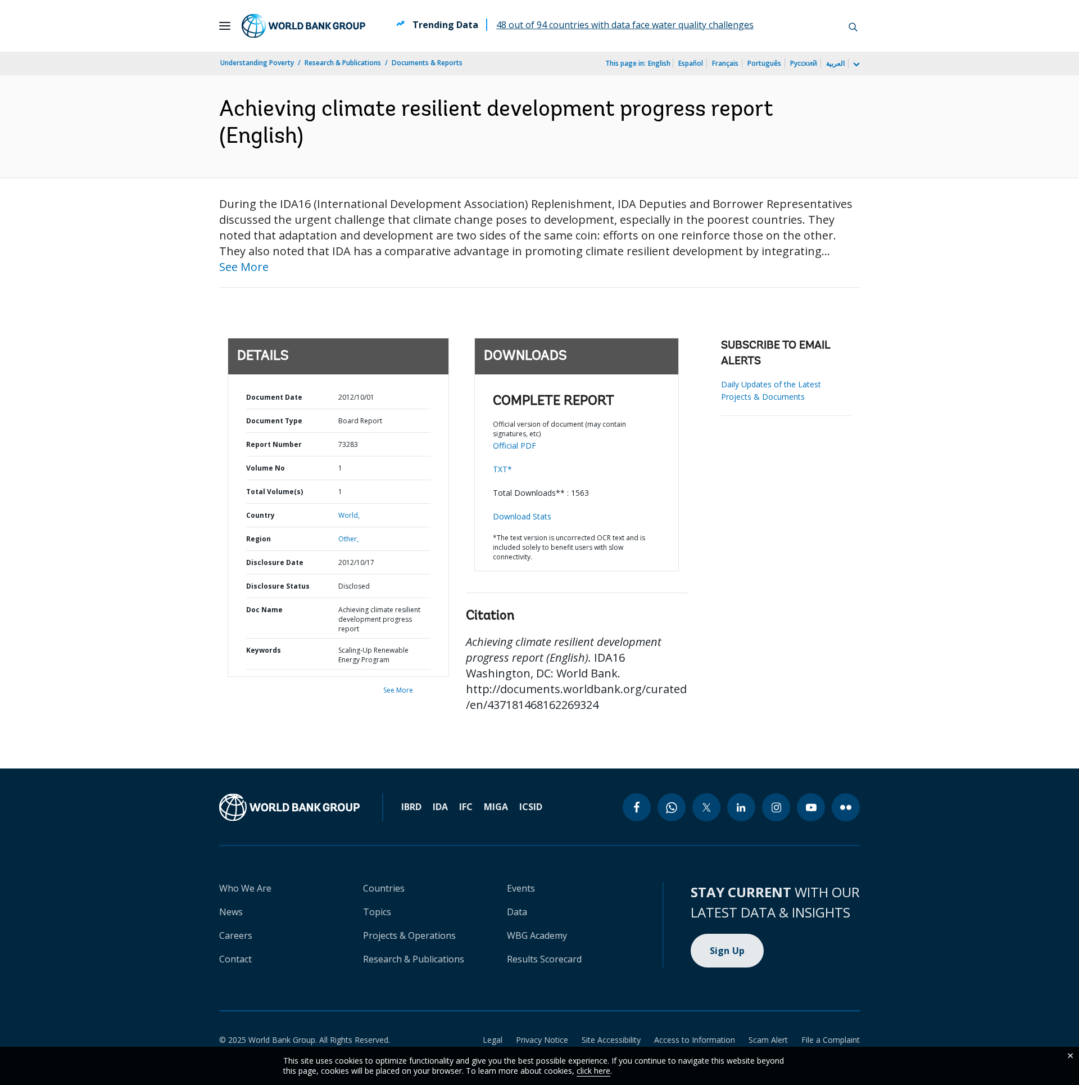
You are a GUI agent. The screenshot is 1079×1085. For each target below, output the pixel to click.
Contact (235, 959)
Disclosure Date (274, 562)
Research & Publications (343, 62)
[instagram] (776, 807)
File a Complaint (830, 1039)
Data (517, 912)
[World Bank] (289, 807)
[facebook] (637, 807)
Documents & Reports (427, 62)
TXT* (502, 469)
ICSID (530, 807)
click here (593, 1070)
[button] (853, 26)
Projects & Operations (409, 935)
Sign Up (727, 950)
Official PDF (514, 445)
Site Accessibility (611, 1039)
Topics (377, 912)
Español (690, 63)
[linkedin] (741, 807)
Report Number (274, 444)
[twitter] (706, 807)
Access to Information (694, 1039)
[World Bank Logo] (303, 25)
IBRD (411, 807)
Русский (803, 63)
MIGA (496, 807)
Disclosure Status (278, 586)
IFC (466, 807)
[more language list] (855, 64)
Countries (384, 888)
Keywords (263, 650)
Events (521, 888)
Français (725, 63)
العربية (835, 63)
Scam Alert (768, 1039)
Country (260, 515)
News (231, 912)
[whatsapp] (672, 807)
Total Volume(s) (274, 491)
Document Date (274, 397)
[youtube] (811, 807)
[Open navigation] (224, 26)
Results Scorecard (544, 959)
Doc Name (264, 609)
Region (258, 539)
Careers (235, 935)
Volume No (265, 468)
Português (764, 63)
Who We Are (245, 888)
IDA (440, 807)
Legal (492, 1039)
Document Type (274, 421)
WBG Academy (537, 935)
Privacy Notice (542, 1039)
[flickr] (846, 807)
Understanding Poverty (257, 62)
